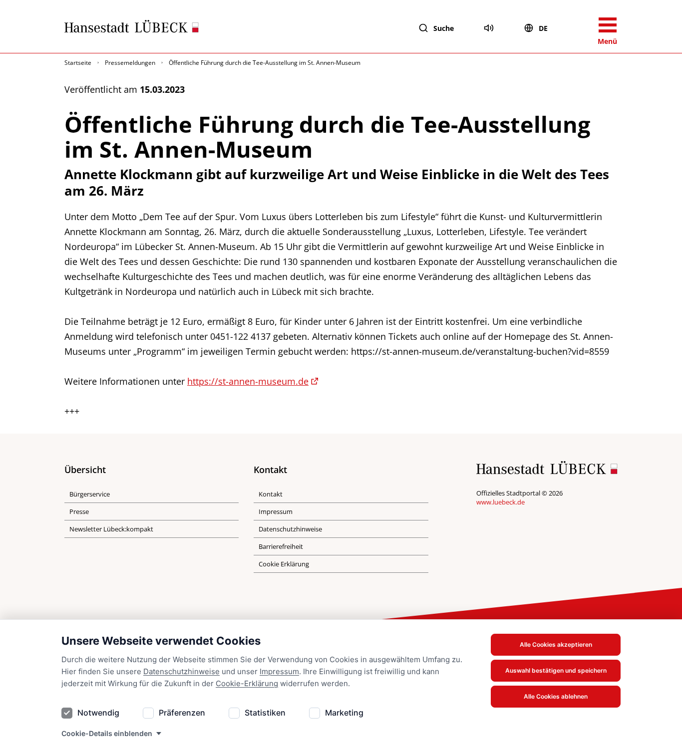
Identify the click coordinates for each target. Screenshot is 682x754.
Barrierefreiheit (281, 546)
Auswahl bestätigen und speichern (556, 670)
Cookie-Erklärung (247, 683)
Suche (443, 28)
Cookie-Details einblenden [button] (106, 733)
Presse (79, 511)
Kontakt (271, 494)
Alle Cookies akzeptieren (556, 644)
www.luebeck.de (500, 502)
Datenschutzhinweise (181, 671)
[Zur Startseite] (131, 28)
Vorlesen (489, 28)
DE (543, 28)
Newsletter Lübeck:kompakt (111, 528)
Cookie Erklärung (284, 563)
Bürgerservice (89, 494)
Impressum (279, 671)
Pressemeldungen (130, 62)
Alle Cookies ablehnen (556, 696)
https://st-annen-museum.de (248, 381)
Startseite (77, 62)
